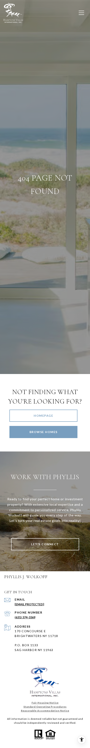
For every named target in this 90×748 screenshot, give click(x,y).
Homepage (43, 415)
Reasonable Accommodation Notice (45, 710)
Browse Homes (44, 432)
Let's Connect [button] (45, 544)
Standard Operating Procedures (45, 706)
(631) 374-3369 (25, 617)
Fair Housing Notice (45, 702)
